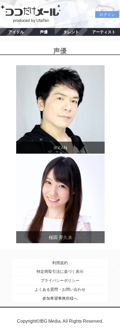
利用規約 (60, 263)
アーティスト (104, 32)
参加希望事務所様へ (60, 298)
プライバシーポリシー (60, 280)
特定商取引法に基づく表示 (60, 271)
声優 (44, 32)
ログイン (107, 15)
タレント (71, 32)
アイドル (16, 32)
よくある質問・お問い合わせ (60, 289)
